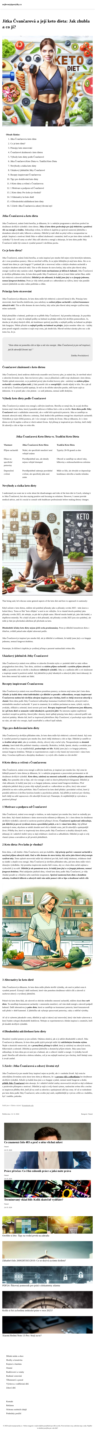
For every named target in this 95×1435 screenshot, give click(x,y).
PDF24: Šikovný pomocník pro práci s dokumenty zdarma (31, 1285)
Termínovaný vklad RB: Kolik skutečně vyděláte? (33, 1199)
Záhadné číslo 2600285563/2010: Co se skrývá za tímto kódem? (34, 1260)
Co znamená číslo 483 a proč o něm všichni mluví (33, 1142)
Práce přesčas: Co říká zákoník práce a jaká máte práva (37, 1170)
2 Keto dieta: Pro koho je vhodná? (25, 192)
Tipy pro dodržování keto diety (24, 179)
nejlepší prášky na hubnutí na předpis (40, 319)
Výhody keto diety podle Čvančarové (27, 157)
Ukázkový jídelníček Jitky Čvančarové (27, 170)
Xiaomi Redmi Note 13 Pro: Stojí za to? (21, 1335)
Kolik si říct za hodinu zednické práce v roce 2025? (27, 1310)
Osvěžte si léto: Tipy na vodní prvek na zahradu (25, 1235)
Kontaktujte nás (27, 1105)
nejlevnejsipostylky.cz (12, 4)
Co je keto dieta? (17, 143)
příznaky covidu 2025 (67, 608)
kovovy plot (58, 374)
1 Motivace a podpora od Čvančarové (27, 188)
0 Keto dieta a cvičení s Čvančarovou (26, 183)
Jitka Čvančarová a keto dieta (23, 139)
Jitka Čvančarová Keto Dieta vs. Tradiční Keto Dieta (33, 161)
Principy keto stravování (21, 148)
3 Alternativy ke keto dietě (22, 197)
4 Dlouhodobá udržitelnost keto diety (27, 201)
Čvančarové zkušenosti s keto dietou (26, 152)
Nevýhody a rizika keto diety (23, 166)
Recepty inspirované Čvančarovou (25, 175)
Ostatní (90, 1114)
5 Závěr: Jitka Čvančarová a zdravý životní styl (31, 206)
